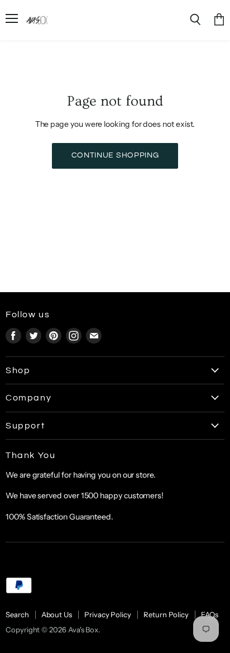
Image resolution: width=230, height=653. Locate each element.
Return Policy (166, 614)
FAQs (209, 614)
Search (17, 614)
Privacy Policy (107, 614)
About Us (56, 614)
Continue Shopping (115, 155)
